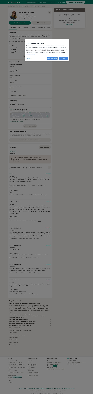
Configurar (29, 58)
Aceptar (63, 58)
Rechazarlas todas (52, 58)
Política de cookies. (30, 54)
